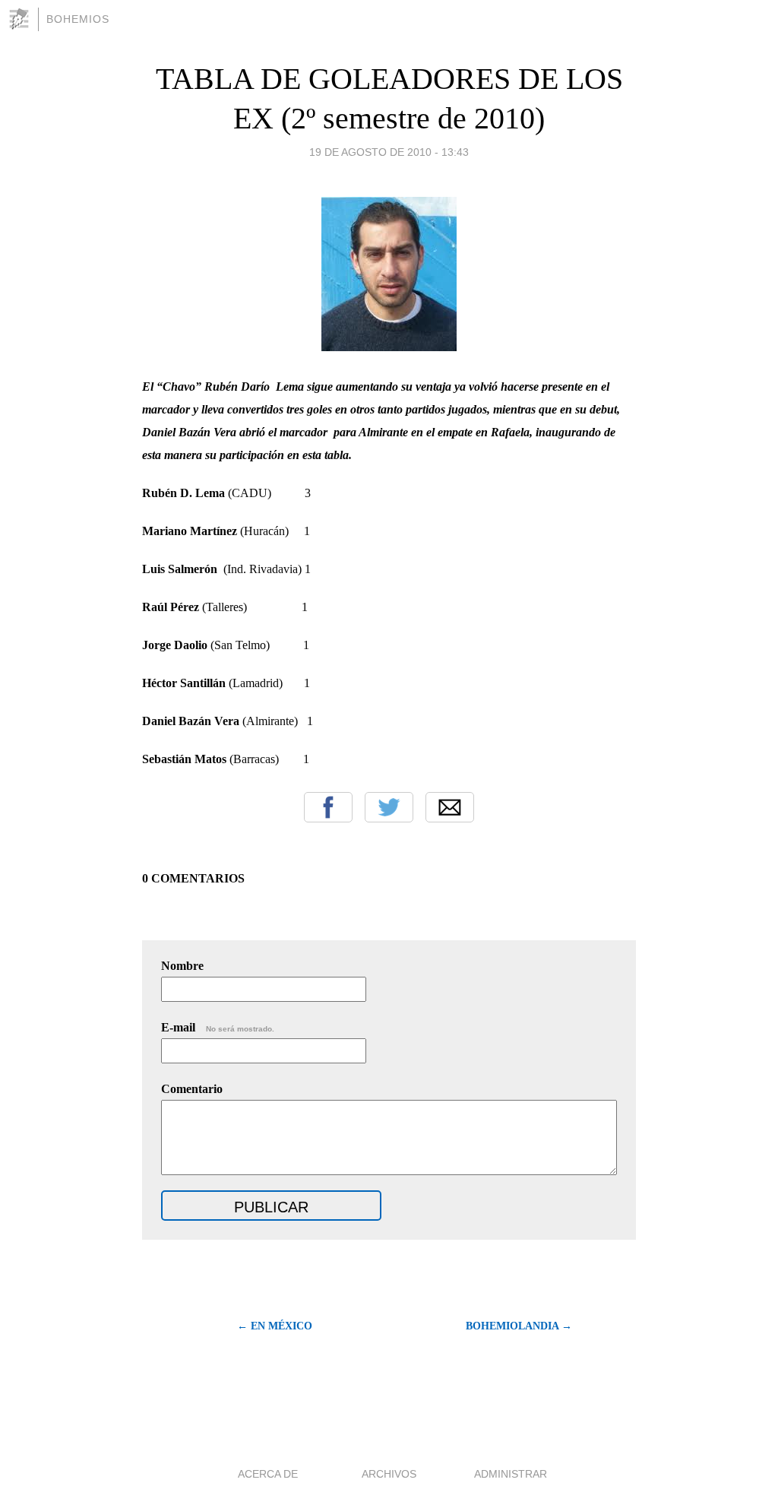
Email (449, 807)
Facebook (328, 807)
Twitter (389, 807)
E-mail (217, 1027)
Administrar (510, 1474)
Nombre (182, 965)
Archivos (389, 1474)
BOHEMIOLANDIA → (519, 1326)
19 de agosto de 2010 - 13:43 (389, 152)
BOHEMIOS (77, 19)
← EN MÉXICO (274, 1326)
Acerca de (268, 1474)
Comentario (192, 1088)
